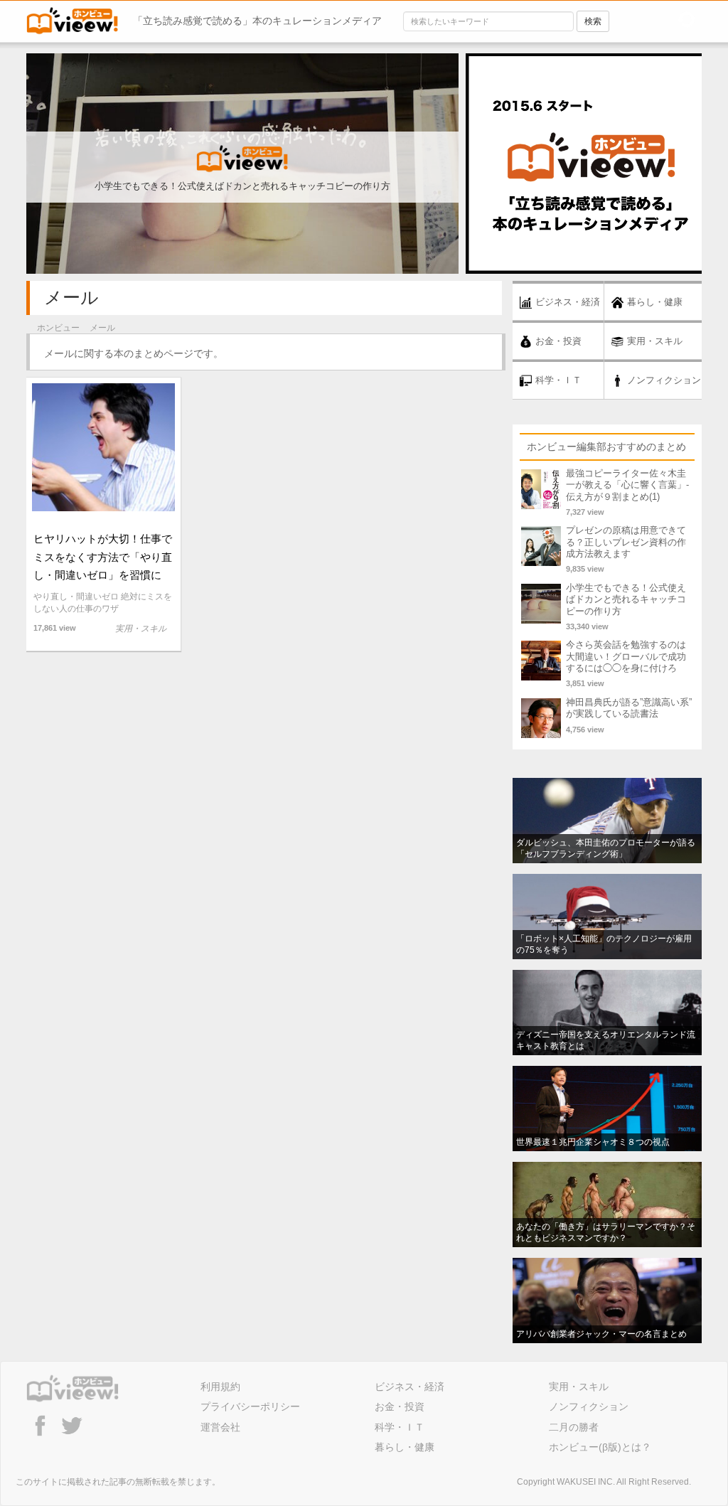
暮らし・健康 (404, 1447)
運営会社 (220, 1427)
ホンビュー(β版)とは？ (600, 1447)
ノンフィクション (588, 1406)
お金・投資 (399, 1406)
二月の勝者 (574, 1427)
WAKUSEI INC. (586, 1482)
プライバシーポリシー (250, 1406)
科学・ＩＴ (399, 1427)
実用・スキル (579, 1386)
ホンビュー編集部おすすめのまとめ (606, 446)
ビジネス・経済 (409, 1386)
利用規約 (220, 1386)
